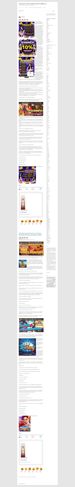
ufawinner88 (47, 187)
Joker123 (47, 115)
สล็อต (47, 204)
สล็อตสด (47, 217)
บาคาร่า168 (53, 282)
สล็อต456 (47, 206)
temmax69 (53, 281)
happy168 (47, 109)
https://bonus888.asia (49, 53)
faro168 (47, 103)
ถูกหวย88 (47, 192)
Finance (47, 104)
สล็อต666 (47, 209)
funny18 (47, 106)
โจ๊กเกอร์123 (47, 70)
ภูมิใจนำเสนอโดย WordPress (22, 483)
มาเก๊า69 (47, 202)
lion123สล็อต (47, 122)
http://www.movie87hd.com (49, 25)
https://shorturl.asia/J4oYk (22, 164)
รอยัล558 (47, 203)
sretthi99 (47, 176)
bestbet (47, 92)
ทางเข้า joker (47, 68)
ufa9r (47, 185)
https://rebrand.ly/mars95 (22, 408)
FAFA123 (47, 102)
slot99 (47, 49)
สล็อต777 (47, 210)
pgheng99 (47, 143)
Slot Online (47, 171)
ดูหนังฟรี (47, 34)
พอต (46, 200)
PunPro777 (47, 151)
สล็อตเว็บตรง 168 (48, 221)
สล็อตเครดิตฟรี (48, 219)
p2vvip (47, 134)
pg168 (47, 139)
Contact (26, 7)
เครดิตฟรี (47, 286)
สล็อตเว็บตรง (25, 282)
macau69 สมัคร (48, 127)
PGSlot (54, 279)
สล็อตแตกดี (47, 223)
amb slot (47, 89)
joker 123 (47, 24)
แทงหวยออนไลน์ (48, 241)
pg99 (49, 279)
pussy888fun (47, 154)
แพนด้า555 (47, 242)
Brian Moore (24, 212)
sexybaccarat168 (48, 167)
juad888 (47, 118)
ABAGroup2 (47, 85)
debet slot (47, 99)
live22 (47, 123)
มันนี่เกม (47, 201)
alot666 (47, 88)
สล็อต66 (47, 208)
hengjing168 (53, 277)
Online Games (48, 132)
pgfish (47, 142)
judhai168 (47, 52)
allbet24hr (47, 86)
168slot (47, 75)
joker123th (47, 117)
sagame (47, 23)
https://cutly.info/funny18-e (22, 160)
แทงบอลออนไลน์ (48, 240)
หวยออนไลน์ (47, 42)
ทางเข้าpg (47, 193)
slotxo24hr (47, 58)
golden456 (47, 108)
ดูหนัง (47, 22)
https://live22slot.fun (48, 32)
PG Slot (47, 137)
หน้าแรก (19, 7)
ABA (46, 84)
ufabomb (47, 186)
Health (47, 110)
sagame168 (47, 160)
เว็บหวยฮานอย (48, 237)
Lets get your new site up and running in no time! (35, 7)
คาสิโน (47, 188)
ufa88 (47, 183)
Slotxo (47, 173)
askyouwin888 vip (48, 90)
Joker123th (53, 278)
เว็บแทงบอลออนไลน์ (48, 238)
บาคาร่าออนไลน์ (48, 39)
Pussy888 (47, 153)
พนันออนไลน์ (47, 199)
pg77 (47, 140)
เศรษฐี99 (47, 239)
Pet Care (47, 135)
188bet (50, 277)
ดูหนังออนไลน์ (48, 33)
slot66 (47, 50)
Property (47, 150)
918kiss (47, 20)
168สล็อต (47, 76)
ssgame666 (47, 177)
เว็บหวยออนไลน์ (48, 236)
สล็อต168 (47, 205)
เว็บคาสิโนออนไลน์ (50, 286)
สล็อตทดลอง (47, 59)
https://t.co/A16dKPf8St (34, 415)
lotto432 (47, 126)
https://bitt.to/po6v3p (21, 162)
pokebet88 (47, 149)
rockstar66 (47, 158)
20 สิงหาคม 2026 (23, 17)
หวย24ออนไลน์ (48, 226)
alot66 (47, 87)
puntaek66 (47, 152)
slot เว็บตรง (47, 48)
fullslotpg (47, 105)
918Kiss (52, 277)
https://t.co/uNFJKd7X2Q (39, 166)
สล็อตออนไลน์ (48, 218)
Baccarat (47, 91)
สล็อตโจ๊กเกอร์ (48, 224)
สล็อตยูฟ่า (47, 216)
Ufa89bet (47, 184)
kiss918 (47, 121)
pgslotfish (47, 280)
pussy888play (48, 155)
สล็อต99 (47, 284)
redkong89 (47, 157)
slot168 (47, 172)
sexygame (47, 168)
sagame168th (50, 280)
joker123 (47, 21)
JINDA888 (47, 54)
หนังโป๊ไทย (47, 60)
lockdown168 (48, 125)
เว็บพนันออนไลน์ (48, 234)
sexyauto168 (47, 166)
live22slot (47, 124)
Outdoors (47, 133)
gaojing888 (47, 107)
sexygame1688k (48, 169)
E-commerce (47, 101)
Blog (22, 7)
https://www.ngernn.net (49, 41)
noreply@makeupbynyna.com (26, 214)
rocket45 (32, 399)
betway (47, 93)
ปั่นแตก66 (47, 38)
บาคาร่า (47, 57)
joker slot (47, 69)
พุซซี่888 (50, 283)
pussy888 (47, 26)
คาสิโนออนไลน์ (48, 189)
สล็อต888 (48, 284)
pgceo (47, 141)
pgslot (38, 94)
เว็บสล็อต (47, 235)
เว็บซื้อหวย (47, 232)
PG (46, 136)
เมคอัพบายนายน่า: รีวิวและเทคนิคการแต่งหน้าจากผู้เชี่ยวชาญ (32, 3)
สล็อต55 (47, 207)
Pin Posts (44, 7)
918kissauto (47, 82)
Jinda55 (47, 278)
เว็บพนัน (47, 233)
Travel (47, 182)
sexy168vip (47, 165)
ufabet (55, 281)
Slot (46, 170)
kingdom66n (47, 120)
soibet (47, 175)
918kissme (47, 83)
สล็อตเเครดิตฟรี (48, 222)
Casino (47, 98)
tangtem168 (50, 281)
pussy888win (47, 156)
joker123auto (48, 116)
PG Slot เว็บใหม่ (48, 138)
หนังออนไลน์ (47, 225)
